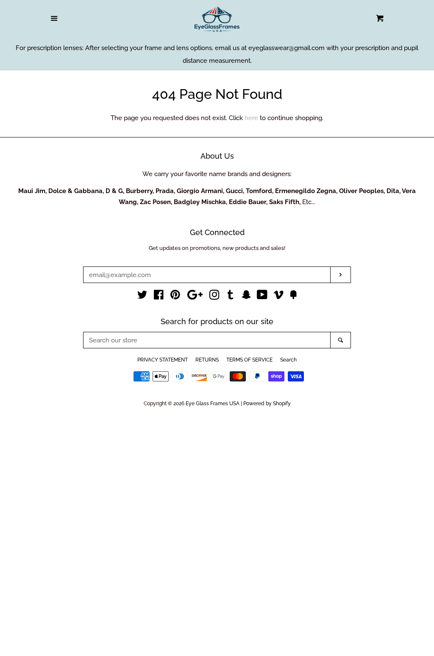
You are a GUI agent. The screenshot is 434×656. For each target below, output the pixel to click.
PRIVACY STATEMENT (162, 360)
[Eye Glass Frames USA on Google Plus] (194, 296)
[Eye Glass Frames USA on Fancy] (293, 296)
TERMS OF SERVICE (249, 360)
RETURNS (207, 360)
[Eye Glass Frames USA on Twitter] (142, 296)
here (251, 118)
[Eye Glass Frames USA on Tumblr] (230, 296)
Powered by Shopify (267, 403)
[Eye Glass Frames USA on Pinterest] (175, 296)
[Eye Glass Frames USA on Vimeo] (278, 296)
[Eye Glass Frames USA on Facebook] (158, 296)
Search (288, 360)
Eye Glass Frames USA (212, 403)
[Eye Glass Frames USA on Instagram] (214, 296)
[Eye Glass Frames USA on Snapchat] (246, 296)
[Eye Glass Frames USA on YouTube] (262, 296)
